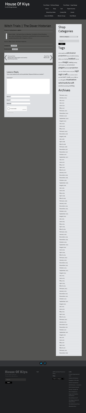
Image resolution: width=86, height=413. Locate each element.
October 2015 (63, 211)
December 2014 (64, 237)
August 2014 (63, 247)
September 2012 (64, 301)
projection (74, 68)
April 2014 (62, 252)
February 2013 (63, 288)
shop (73, 71)
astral (68, 53)
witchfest (61, 86)
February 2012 (63, 319)
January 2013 (63, 291)
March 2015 (63, 229)
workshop (66, 86)
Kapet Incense (71, 8)
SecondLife (14, 45)
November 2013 (64, 265)
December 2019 (64, 133)
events (62, 59)
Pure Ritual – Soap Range (70, 5)
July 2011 (62, 337)
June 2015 (62, 221)
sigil (77, 71)
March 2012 (63, 317)
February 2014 (63, 257)
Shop (54, 8)
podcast (67, 68)
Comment (10, 77)
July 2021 (62, 103)
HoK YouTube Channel (74, 387)
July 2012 (62, 306)
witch (61, 83)
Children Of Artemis (73, 378)
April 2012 (62, 314)
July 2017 (62, 159)
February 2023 (63, 95)
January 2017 (63, 172)
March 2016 (63, 198)
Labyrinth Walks (48, 15)
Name (9, 96)
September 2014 (64, 244)
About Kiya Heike (50, 12)
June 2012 (62, 309)
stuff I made (66, 77)
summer (72, 77)
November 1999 (64, 353)
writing (71, 86)
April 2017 (62, 167)
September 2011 (64, 332)
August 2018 (63, 136)
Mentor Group (61, 15)
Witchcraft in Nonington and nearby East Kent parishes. (17, 58)
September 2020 (64, 118)
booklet (72, 55)
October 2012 (63, 298)
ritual (64, 71)
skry (69, 74)
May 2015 (62, 224)
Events (72, 12)
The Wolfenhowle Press (74, 404)
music (65, 65)
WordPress (15, 376)
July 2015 (62, 219)
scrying (71, 71)
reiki (61, 71)
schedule (67, 71)
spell (59, 77)
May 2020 (62, 128)
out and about (71, 65)
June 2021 (62, 105)
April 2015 (62, 226)
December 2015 (64, 206)
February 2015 (63, 231)
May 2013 (62, 280)
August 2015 (63, 216)
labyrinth (60, 62)
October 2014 (63, 242)
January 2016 (63, 203)
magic (65, 62)
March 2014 (63, 255)
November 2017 (64, 152)
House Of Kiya (17, 4)
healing (66, 59)
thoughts (63, 79)
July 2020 (62, 123)
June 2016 (62, 190)
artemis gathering (62, 53)
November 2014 (64, 239)
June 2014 (62, 249)
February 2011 (63, 350)
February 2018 (63, 146)
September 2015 (64, 213)
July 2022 (62, 100)
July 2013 (62, 275)
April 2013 (62, 283)
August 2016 (63, 185)
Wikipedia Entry (72, 406)
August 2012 (63, 304)
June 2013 (62, 278)
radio (59, 71)
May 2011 (62, 342)
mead (62, 65)
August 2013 (63, 273)
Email (8, 100)
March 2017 (63, 170)
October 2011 (63, 329)
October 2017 (63, 154)
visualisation (71, 80)
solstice (76, 74)
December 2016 (64, 175)
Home (47, 8)
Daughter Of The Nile (74, 380)
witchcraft (69, 83)
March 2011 (62, 347)
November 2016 (64, 177)
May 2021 (62, 108)
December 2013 (64, 262)
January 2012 (63, 322)
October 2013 (63, 268)
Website (9, 103)
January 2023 (63, 97)
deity (59, 59)
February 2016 (63, 201)
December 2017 (64, 149)
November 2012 (64, 296)
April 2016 (62, 195)
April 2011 (62, 345)
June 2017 (62, 162)
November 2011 (64, 327)
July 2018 (62, 139)
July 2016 (62, 188)
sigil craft (63, 75)
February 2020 (63, 131)
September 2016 (64, 182)
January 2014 (63, 260)
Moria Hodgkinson (73, 391)
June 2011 (62, 340)
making (71, 62)
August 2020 (63, 121)
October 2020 (63, 115)
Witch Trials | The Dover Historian (17, 41)
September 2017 (64, 157)
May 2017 (62, 164)
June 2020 (62, 126)
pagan (61, 68)
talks (75, 77)
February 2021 (63, 110)
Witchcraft (46, 57)
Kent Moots (73, 15)
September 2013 (64, 270)
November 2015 (64, 208)
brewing (76, 55)
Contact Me (63, 12)
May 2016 (62, 193)
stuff (61, 77)
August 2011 (63, 335)
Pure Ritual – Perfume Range (51, 5)
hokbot (71, 59)
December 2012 (64, 293)
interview (77, 59)
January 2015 (63, 234)
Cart (61, 8)
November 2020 (64, 113)
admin (19, 30)
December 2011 (63, 324)
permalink (15, 49)
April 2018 (62, 141)
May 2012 (62, 311)
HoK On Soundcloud (73, 382)
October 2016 (63, 180)
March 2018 (63, 144)
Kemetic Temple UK (73, 389)
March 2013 (63, 286)
